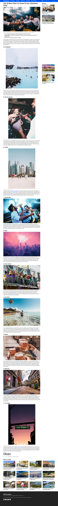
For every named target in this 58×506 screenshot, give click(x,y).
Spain (9, 257)
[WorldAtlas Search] (54, 1)
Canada (11, 395)
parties (7, 39)
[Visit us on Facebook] (5, 499)
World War (18, 362)
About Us (14, 497)
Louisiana (14, 290)
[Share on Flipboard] (4, 454)
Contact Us (6, 497)
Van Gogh (7, 228)
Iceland (26, 90)
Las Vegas (18, 447)
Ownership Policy (29, 497)
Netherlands (7, 224)
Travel (10, 455)
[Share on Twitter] (7, 454)
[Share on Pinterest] (8, 454)
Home (4, 497)
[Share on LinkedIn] (10, 454)
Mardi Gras (13, 294)
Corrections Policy (24, 497)
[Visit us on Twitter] (7, 499)
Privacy (9, 497)
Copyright (12, 497)
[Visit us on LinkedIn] (10, 499)
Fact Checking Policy (18, 497)
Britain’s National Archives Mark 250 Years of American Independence (8, 469)
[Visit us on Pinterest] (8, 499)
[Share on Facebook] (5, 454)
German (6, 361)
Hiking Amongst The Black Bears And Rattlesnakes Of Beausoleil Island (48, 479)
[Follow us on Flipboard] (4, 499)
